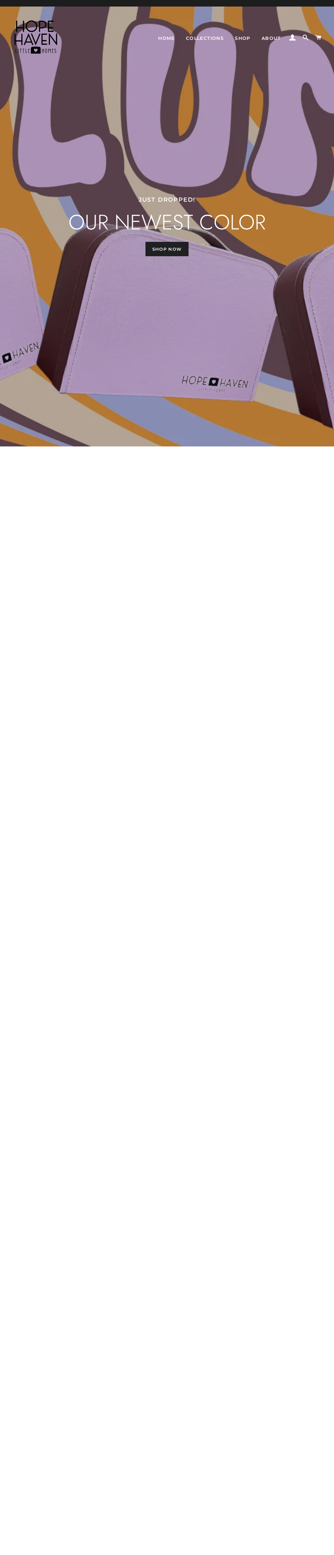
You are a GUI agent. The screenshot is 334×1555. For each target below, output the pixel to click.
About (271, 38)
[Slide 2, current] (157, 1546)
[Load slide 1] (150, 1546)
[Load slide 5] (177, 1546)
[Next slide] (320, 1547)
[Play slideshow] (302, 1547)
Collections (205, 38)
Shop (242, 38)
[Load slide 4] (170, 1546)
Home (166, 38)
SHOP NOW (167, 249)
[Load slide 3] (163, 1546)
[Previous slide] (14, 1547)
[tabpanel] (167, 223)
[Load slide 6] (183, 1546)
